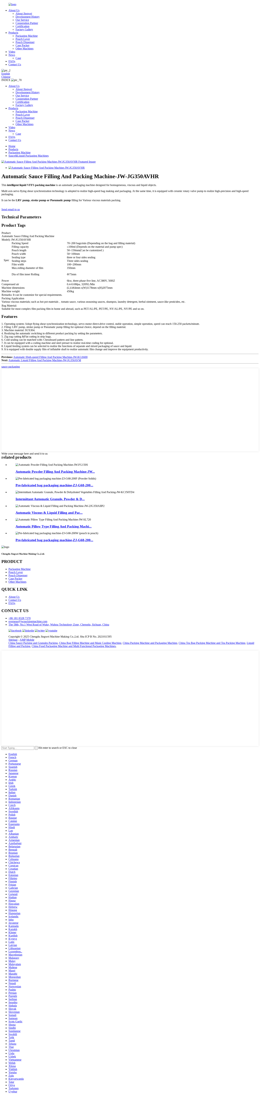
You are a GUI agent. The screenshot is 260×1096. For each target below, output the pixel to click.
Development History (28, 16)
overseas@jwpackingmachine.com (27, 621)
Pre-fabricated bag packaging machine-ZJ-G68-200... (54, 485)
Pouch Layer (23, 38)
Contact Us (14, 64)
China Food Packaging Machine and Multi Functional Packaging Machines (74, 646)
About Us (13, 10)
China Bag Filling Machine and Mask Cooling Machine (90, 642)
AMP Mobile (27, 639)
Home (11, 146)
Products (13, 32)
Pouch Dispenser (25, 42)
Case (18, 58)
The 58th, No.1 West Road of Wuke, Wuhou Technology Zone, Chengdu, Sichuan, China (58, 624)
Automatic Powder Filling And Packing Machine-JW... (55, 471)
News (11, 54)
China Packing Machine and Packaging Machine (150, 642)
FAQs (11, 61)
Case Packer (22, 45)
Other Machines (24, 48)
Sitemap (13, 639)
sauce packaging (10, 366)
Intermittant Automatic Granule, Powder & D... (50, 499)
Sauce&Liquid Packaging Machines (28, 155)
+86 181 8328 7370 (19, 618)
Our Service (22, 19)
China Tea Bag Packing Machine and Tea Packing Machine (212, 642)
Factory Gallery (24, 29)
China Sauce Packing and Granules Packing (33, 642)
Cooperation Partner (27, 23)
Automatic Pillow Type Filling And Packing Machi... (54, 526)
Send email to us (10, 209)
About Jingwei (24, 13)
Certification (22, 26)
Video (11, 51)
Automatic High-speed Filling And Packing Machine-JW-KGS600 (50, 357)
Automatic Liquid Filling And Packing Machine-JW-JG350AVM (44, 360)
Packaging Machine (27, 35)
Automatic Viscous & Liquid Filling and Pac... (49, 512)
